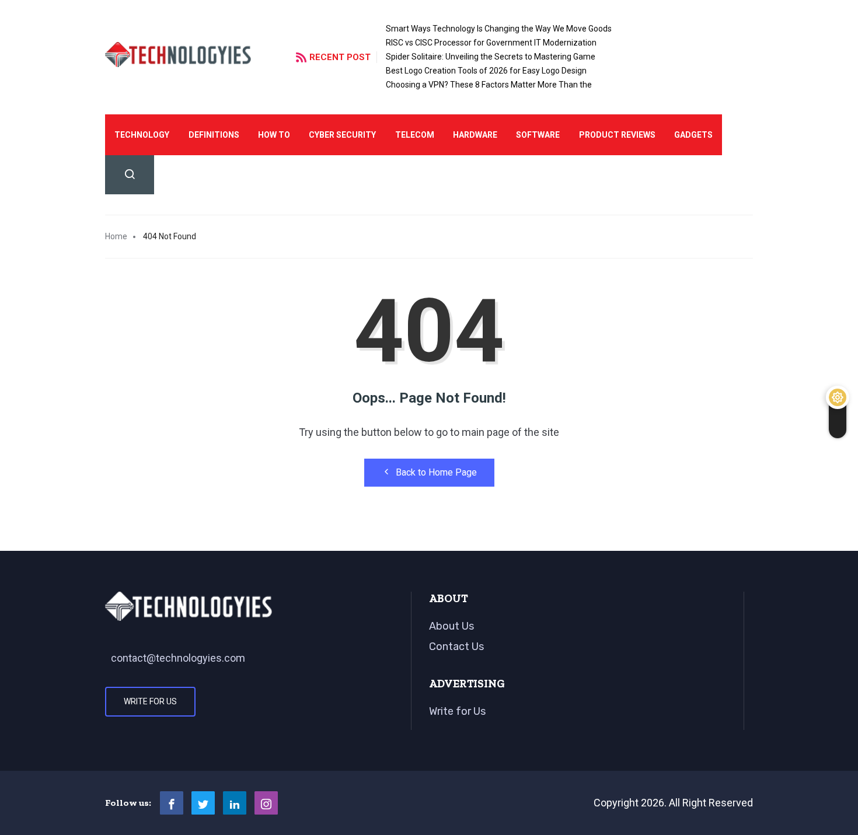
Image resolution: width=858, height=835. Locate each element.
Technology (141, 134)
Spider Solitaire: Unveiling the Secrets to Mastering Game (490, 56)
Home (116, 236)
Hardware (475, 134)
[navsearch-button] (129, 174)
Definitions (214, 134)
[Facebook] (171, 803)
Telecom (414, 134)
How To (274, 134)
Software (538, 134)
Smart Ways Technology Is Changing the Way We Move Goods (499, 28)
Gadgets (693, 134)
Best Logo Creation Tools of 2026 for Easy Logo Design (486, 70)
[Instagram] (266, 803)
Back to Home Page (436, 472)
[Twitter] (203, 803)
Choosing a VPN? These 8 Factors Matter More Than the (489, 84)
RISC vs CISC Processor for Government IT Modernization (491, 42)
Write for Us (150, 701)
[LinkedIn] (234, 803)
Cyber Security (342, 134)
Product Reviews (617, 134)
